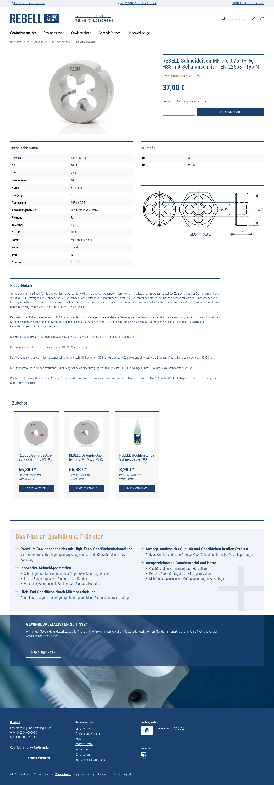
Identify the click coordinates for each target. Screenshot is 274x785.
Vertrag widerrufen (39, 758)
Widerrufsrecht (84, 744)
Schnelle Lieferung (248, 3)
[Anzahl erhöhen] (191, 112)
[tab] (19, 403)
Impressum (82, 749)
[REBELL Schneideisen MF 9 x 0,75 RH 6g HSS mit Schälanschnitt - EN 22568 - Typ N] (82, 94)
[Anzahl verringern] (166, 112)
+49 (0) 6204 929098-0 (23, 732)
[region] (83, 94)
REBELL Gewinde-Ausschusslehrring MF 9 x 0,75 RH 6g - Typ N (36, 457)
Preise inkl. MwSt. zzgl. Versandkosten (185, 101)
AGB (78, 739)
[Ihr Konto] (253, 18)
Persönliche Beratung (138, 3)
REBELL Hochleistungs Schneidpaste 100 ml (136, 457)
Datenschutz (82, 754)
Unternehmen (83, 728)
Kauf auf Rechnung (29, 3)
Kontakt (15, 722)
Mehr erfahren (43, 652)
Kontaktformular (39, 747)
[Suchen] (225, 18)
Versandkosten (63, 774)
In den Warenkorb (230, 112)
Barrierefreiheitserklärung (90, 760)
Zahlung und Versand (88, 733)
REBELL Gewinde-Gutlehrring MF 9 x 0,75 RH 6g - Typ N (86, 457)
